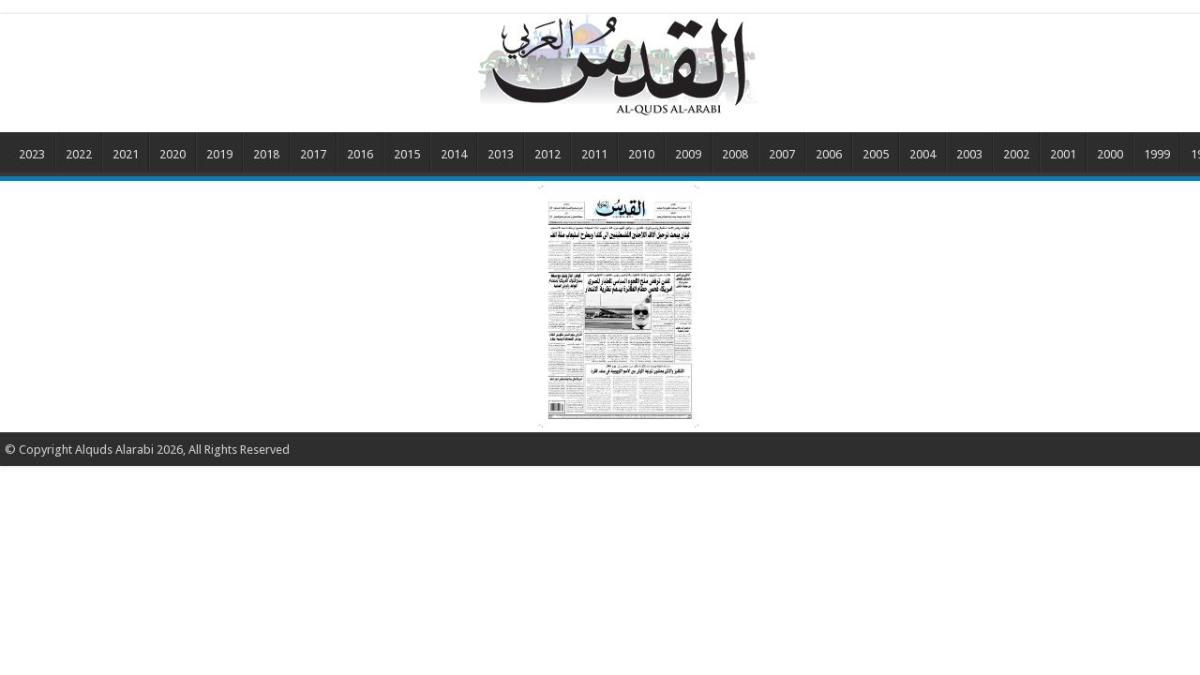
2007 (782, 154)
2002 (1016, 154)
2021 (125, 154)
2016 (360, 154)
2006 (829, 154)
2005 (875, 154)
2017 (313, 154)
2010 (641, 154)
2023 (32, 154)
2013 (501, 154)
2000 (1110, 154)
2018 (266, 154)
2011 (594, 154)
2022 (79, 154)
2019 (219, 154)
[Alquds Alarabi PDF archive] (618, 65)
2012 (547, 154)
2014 (454, 154)
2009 (688, 154)
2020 (172, 154)
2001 (1063, 154)
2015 (407, 154)
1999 (1157, 154)
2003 (969, 154)
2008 (735, 154)
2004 (922, 154)
